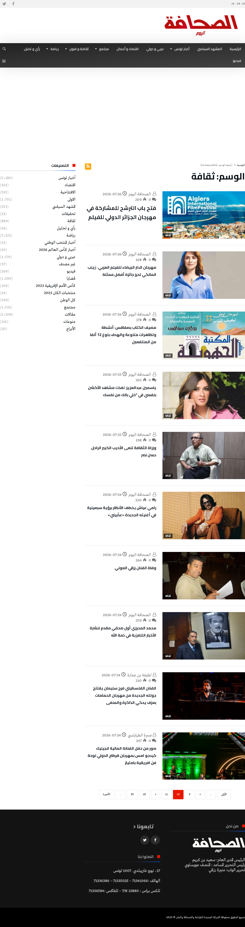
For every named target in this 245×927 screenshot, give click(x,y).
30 (132, 794)
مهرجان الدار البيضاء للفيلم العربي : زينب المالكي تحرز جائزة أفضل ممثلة (122, 271)
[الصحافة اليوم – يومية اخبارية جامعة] (201, 15)
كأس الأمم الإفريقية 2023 (55, 285)
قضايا (71, 278)
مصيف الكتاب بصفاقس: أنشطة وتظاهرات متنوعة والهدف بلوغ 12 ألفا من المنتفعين (123, 334)
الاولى (71, 199)
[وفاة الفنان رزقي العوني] (203, 575)
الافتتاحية (68, 192)
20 (144, 794)
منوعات (69, 321)
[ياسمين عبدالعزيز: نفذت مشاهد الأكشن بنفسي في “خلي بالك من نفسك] (203, 395)
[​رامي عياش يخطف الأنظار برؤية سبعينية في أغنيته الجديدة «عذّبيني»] (203, 515)
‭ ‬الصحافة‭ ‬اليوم (140, 194)
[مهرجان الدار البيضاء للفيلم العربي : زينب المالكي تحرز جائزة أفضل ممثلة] (203, 275)
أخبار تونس (66, 177)
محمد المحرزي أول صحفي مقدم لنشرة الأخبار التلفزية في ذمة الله (123, 631)
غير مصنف (67, 264)
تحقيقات (68, 213)
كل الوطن (67, 300)
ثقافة (168, 235)
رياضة (71, 235)
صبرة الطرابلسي (140, 735)
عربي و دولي (66, 257)
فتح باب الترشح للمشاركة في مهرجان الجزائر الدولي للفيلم (121, 212)
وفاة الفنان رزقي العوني (135, 567)
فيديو (71, 271)
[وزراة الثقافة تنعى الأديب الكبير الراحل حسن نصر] (203, 455)
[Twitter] (4, 4)
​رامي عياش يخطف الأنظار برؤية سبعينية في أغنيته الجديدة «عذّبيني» (121, 511)
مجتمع (69, 307)
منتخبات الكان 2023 (59, 292)
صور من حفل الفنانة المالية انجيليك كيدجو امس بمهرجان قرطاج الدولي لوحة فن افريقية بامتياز (122, 755)
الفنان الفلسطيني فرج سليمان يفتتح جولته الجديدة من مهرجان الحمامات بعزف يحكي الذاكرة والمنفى (124, 695)
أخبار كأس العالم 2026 (57, 249)
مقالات (70, 314)
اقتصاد (70, 185)
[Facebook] (13, 4)
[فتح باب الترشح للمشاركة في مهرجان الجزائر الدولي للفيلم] (203, 215)
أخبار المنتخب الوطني (60, 242)
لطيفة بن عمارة (140, 675)
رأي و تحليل (66, 228)
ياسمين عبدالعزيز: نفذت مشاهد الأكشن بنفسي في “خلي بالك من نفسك (122, 391)
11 (166, 794)
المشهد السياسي (63, 206)
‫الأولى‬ (224, 794)
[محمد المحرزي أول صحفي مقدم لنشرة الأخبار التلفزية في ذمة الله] (203, 636)
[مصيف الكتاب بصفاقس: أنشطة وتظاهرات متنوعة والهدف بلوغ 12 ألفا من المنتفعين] (203, 335)
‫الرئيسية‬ (241, 165)
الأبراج (70, 328)
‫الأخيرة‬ (106, 794)
